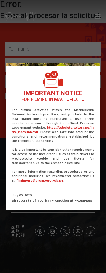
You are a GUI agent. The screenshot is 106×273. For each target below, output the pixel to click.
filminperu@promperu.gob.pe (39, 180)
